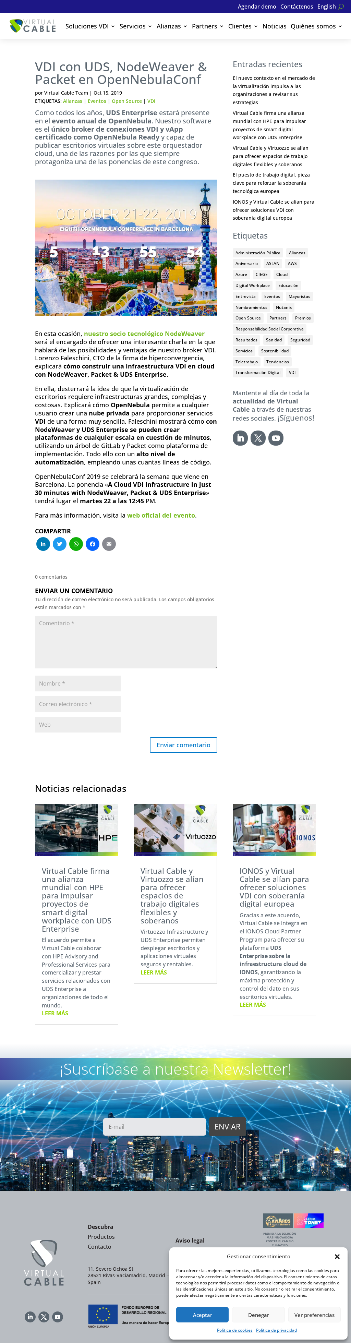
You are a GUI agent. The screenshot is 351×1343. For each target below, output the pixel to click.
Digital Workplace (252, 285)
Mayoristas (299, 296)
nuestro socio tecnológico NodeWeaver (144, 333)
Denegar (258, 1314)
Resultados (246, 340)
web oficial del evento (161, 515)
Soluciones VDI (87, 26)
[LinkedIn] (43, 544)
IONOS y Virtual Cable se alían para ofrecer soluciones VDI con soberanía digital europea (273, 209)
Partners (204, 26)
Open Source (127, 101)
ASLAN (272, 263)
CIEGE (262, 274)
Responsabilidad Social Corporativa (269, 329)
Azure (241, 274)
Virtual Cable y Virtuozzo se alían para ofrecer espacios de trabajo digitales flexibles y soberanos (270, 156)
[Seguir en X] (258, 438)
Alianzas (169, 26)
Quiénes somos (313, 26)
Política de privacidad (276, 1330)
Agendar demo (257, 7)
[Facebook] (92, 544)
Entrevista (245, 296)
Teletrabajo (246, 362)
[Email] (109, 544)
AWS (292, 263)
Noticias (275, 26)
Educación (288, 285)
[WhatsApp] (76, 544)
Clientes (240, 26)
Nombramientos (251, 307)
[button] (337, 1256)
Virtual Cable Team (66, 92)
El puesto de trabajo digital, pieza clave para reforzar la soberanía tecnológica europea (271, 182)
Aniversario (246, 263)
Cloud (282, 274)
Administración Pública (257, 253)
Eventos (97, 101)
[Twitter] (59, 544)
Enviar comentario (183, 745)
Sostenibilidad (275, 351)
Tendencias (277, 362)
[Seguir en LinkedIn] (240, 438)
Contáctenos (296, 7)
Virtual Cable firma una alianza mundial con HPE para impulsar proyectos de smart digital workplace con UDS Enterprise (76, 900)
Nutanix (284, 307)
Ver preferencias (314, 1314)
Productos (101, 1237)
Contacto (99, 1246)
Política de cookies (235, 1330)
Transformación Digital (257, 372)
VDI (151, 101)
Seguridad (300, 340)
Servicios (133, 26)
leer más (55, 1013)
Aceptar (202, 1314)
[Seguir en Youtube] (275, 438)
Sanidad (274, 340)
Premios (303, 318)
